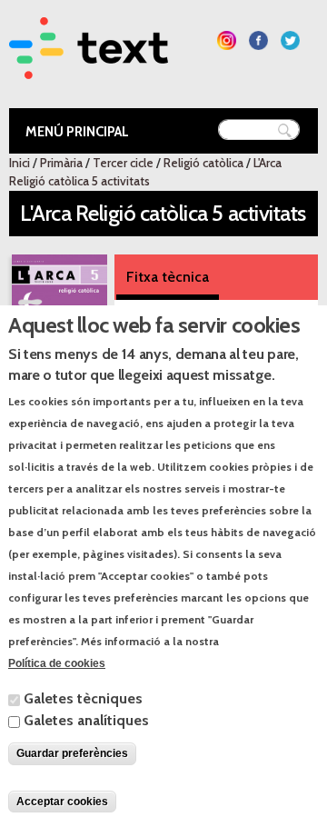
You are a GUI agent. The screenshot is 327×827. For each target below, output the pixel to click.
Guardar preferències (72, 753)
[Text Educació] (88, 67)
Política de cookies (56, 663)
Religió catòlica (203, 162)
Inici (19, 162)
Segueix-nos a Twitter (290, 40)
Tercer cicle (123, 162)
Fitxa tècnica (167, 276)
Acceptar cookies (62, 801)
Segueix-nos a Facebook (258, 40)
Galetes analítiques (86, 720)
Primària (61, 162)
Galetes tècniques (83, 698)
